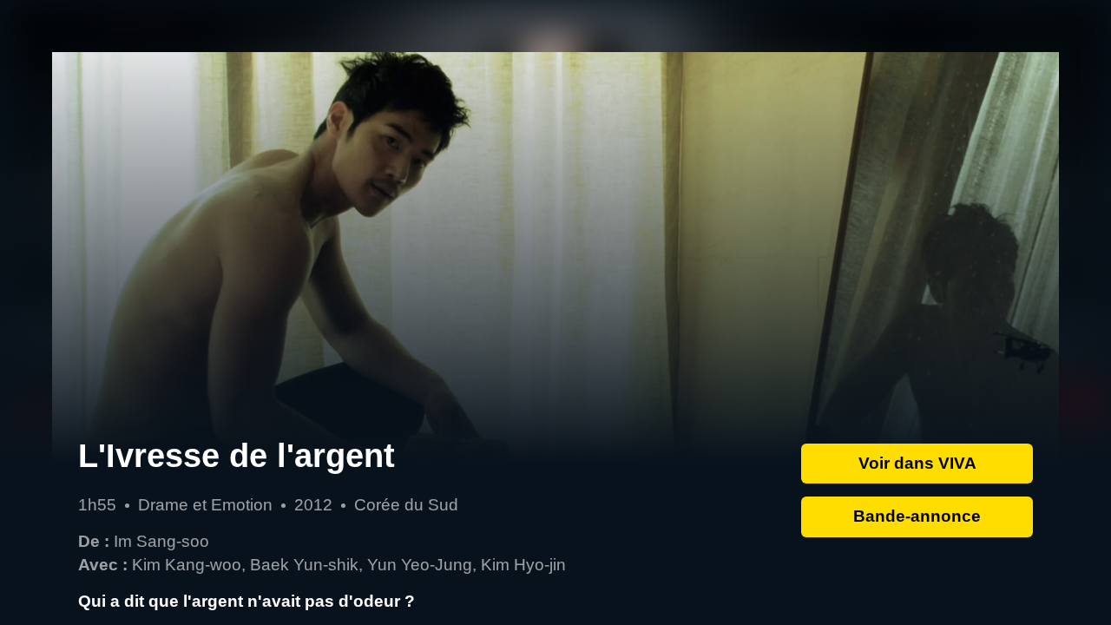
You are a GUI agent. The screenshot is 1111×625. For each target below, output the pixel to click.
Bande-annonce (917, 516)
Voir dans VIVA (917, 463)
